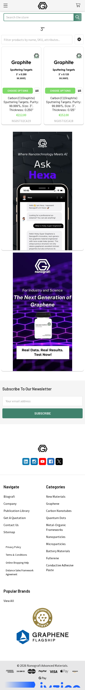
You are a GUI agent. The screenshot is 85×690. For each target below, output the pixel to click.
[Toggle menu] (5, 5)
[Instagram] (34, 461)
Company (10, 504)
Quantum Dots (56, 518)
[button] (79, 39)
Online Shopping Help (17, 562)
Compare (37, 91)
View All (9, 601)
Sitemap (9, 532)
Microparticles (56, 544)
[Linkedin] (25, 461)
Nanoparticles (55, 537)
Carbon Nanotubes (59, 511)
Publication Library (16, 511)
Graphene (52, 504)
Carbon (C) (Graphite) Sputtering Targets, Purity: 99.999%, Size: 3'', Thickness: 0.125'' (63, 104)
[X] (59, 461)
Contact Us (11, 525)
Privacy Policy (13, 547)
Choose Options (18, 90)
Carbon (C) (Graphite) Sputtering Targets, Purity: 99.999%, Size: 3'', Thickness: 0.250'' (21, 104)
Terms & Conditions (16, 555)
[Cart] (79, 5)
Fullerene (52, 558)
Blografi (9, 496)
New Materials (55, 496)
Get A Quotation (15, 518)
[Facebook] (50, 461)
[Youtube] (42, 461)
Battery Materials (58, 551)
